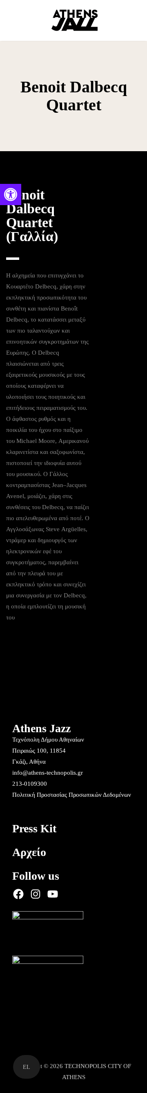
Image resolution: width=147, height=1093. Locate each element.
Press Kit (34, 828)
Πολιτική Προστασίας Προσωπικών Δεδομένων (71, 794)
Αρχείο (29, 852)
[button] (10, 194)
